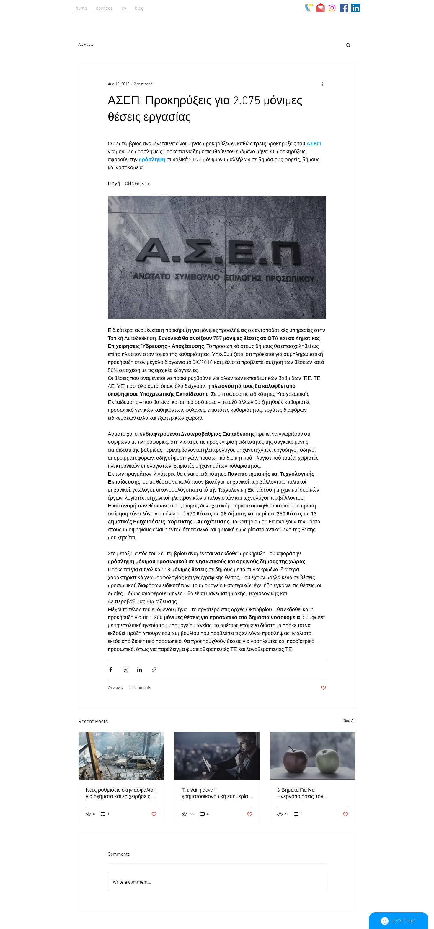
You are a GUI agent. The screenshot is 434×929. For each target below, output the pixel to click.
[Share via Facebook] (110, 669)
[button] (348, 45)
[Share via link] (154, 669)
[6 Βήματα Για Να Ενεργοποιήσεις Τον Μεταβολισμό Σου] (312, 756)
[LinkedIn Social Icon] (355, 8)
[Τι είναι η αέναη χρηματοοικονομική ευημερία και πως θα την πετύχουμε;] (217, 756)
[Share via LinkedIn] (139, 669)
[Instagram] (332, 8)
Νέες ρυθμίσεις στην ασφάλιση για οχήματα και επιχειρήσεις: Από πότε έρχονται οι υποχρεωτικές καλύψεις (121, 793)
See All (350, 720)
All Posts (86, 44)
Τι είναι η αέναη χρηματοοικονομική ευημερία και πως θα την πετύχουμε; (215, 793)
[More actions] (322, 84)
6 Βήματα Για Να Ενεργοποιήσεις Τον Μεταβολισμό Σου (300, 793)
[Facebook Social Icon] (344, 8)
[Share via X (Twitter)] (125, 669)
